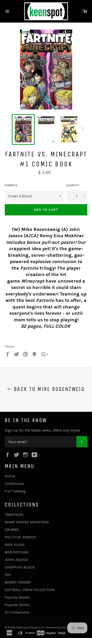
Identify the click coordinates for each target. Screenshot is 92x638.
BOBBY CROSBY (18, 582)
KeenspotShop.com (30, 627)
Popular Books (17, 597)
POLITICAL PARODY (20, 537)
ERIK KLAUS (15, 544)
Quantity (72, 185)
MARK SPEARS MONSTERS (27, 522)
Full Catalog (15, 491)
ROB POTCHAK (17, 552)
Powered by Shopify (58, 627)
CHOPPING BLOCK (20, 567)
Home (10, 476)
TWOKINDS (14, 514)
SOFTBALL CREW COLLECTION (30, 589)
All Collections (17, 612)
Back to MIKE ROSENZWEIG (48, 389)
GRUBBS (12, 529)
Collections (14, 483)
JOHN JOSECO (16, 559)
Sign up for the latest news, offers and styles (42, 430)
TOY (8, 574)
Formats (11, 185)
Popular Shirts (17, 605)
